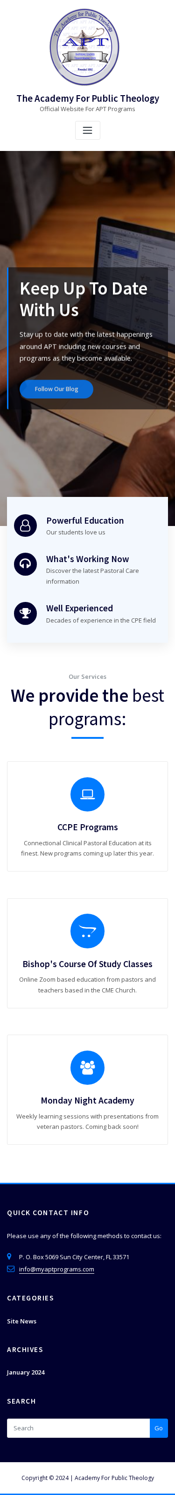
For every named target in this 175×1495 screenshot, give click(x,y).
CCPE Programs (87, 827)
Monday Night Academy (87, 1100)
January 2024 (25, 1372)
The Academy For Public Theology (87, 98)
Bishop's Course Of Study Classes (87, 963)
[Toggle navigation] (87, 130)
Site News (21, 1321)
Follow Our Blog (56, 385)
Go (158, 1428)
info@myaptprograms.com (56, 1269)
